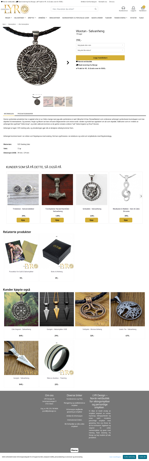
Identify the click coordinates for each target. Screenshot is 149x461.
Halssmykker (19, 18)
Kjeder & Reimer (97, 18)
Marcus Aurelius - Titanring (56, 378)
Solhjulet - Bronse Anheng (92, 329)
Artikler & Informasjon (89, 2)
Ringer (8, 18)
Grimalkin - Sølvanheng (92, 209)
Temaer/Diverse (120, 18)
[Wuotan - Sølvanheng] (37, 62)
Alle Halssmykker (23, 24)
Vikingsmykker (54, 18)
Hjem (4, 24)
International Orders (74, 420)
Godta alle (142, 457)
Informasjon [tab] (9, 114)
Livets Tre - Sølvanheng (127, 329)
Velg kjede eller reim (84, 45)
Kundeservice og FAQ (74, 399)
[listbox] (100, 45)
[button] (33, 94)
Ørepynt (31, 18)
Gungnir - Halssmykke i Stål (57, 329)
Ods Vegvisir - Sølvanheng (21, 329)
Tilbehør (108, 18)
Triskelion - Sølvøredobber (23, 209)
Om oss (112, 2)
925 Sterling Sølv (24, 144)
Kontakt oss (103, 2)
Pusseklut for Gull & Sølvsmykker (21, 272)
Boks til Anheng (57, 272)
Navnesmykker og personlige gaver (75, 18)
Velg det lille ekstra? (84, 50)
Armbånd (42, 18)
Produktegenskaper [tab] (25, 114)
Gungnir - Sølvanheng (21, 378)
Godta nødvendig (129, 457)
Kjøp (23, 220)
